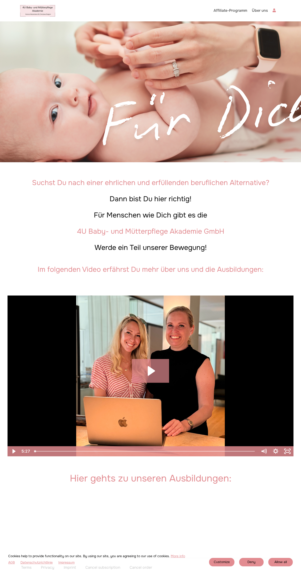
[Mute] (264, 451)
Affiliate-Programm (230, 10)
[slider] (145, 451)
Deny (251, 562)
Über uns (260, 10)
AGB (11, 562)
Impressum (66, 562)
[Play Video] (14, 451)
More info (178, 556)
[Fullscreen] (287, 451)
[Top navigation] (276, 11)
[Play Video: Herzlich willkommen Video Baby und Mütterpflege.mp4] (150, 371)
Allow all (280, 562)
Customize (222, 562)
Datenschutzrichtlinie (36, 562)
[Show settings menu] (276, 451)
